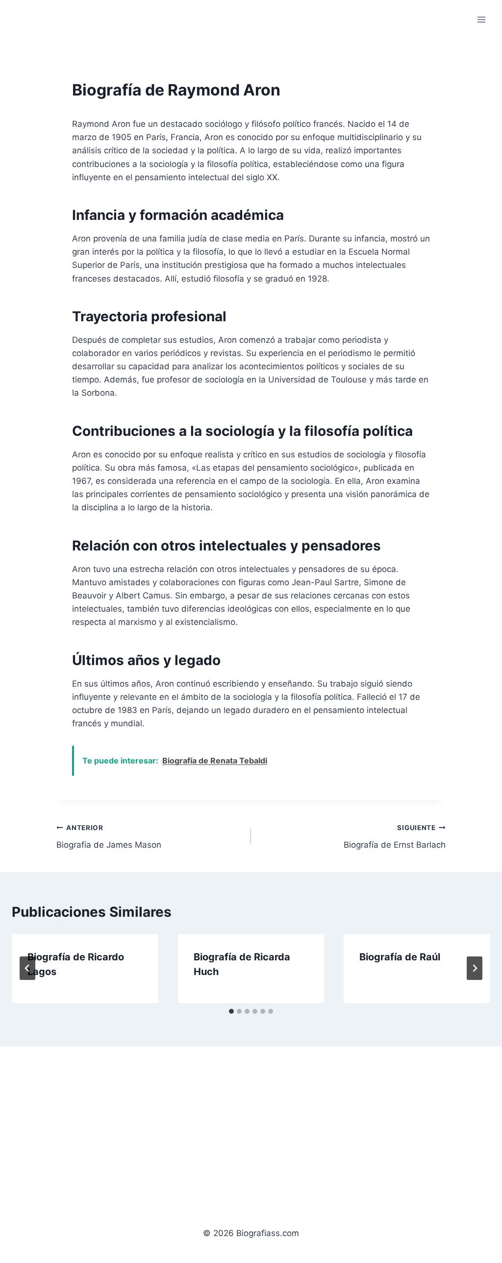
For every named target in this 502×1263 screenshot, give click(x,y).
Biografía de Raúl (399, 957)
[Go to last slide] (27, 968)
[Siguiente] (474, 968)
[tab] (231, 1011)
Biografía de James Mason (108, 837)
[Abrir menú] (481, 19)
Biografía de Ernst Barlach (395, 837)
